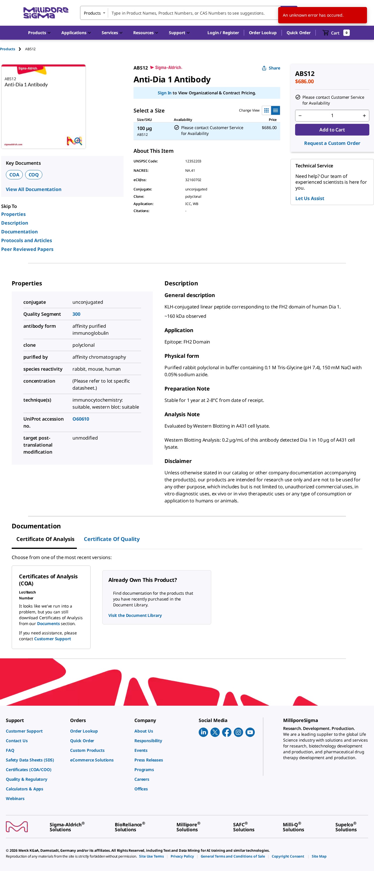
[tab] (12, 49)
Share (274, 68)
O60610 (80, 419)
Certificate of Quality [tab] (112, 538)
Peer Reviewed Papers (27, 249)
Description (14, 223)
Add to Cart (332, 129)
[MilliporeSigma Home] (45, 13)
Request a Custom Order (332, 143)
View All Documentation (33, 189)
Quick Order (299, 32)
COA (14, 174)
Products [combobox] (92, 13)
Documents (48, 623)
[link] (35, 731)
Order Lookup (263, 32)
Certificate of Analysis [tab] (45, 538)
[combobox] (188, 13)
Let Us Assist (309, 198)
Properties (13, 214)
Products (7, 48)
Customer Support (52, 638)
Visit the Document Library (135, 615)
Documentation (19, 231)
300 (76, 314)
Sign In (165, 93)
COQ (34, 174)
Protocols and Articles (26, 240)
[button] (223, 33)
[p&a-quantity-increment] (364, 115)
